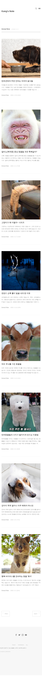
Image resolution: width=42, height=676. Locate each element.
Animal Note (5, 95)
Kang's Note (8, 11)
